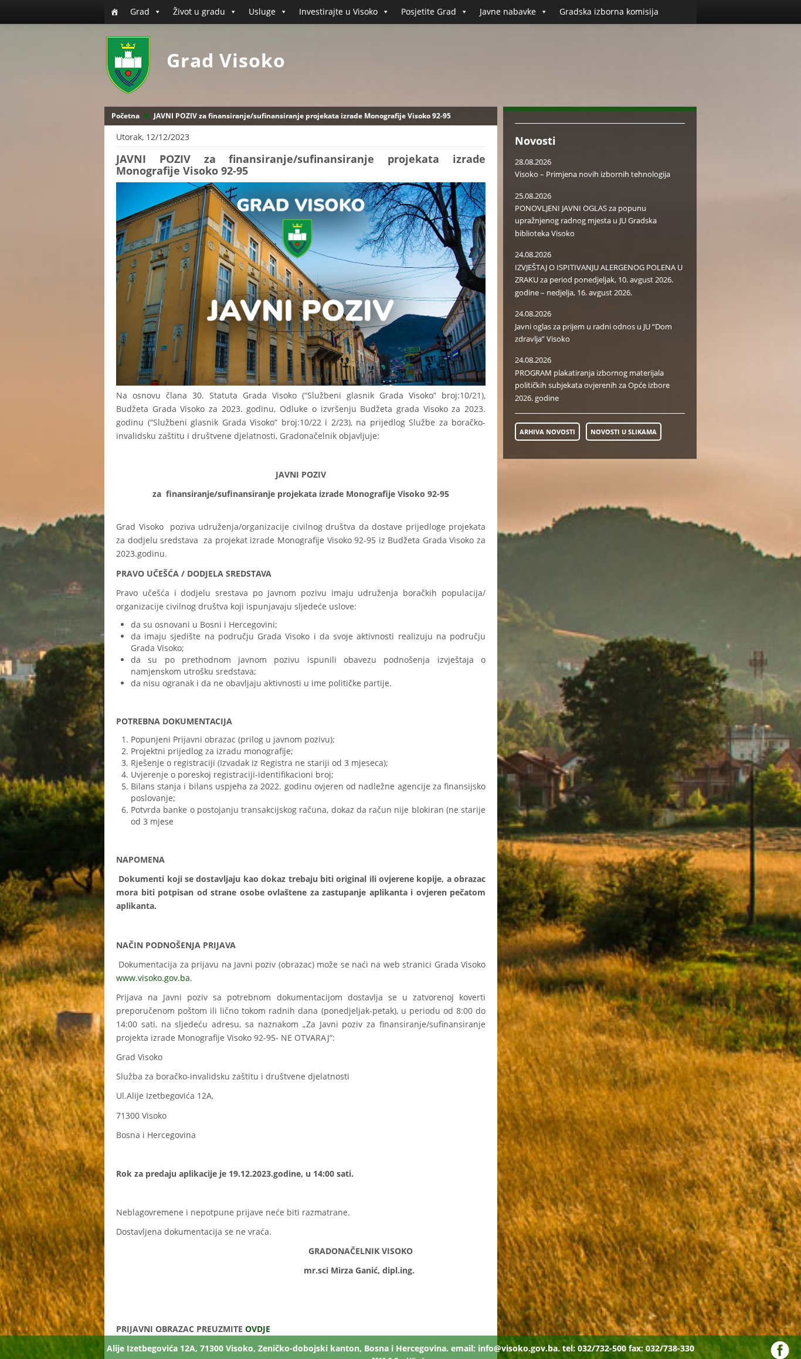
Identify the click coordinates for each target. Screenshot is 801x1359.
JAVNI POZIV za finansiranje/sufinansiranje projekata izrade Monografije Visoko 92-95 (302, 116)
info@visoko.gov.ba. (519, 1348)
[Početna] (114, 11)
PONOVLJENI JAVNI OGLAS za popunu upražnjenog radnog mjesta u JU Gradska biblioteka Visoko (586, 221)
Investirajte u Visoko (338, 11)
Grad (140, 11)
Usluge (262, 11)
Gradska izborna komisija (609, 11)
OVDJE (257, 1328)
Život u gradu (199, 11)
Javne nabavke (508, 11)
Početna (125, 116)
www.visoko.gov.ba (153, 977)
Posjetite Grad (428, 11)
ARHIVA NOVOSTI (547, 431)
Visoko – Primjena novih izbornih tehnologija (592, 174)
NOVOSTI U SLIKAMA (623, 431)
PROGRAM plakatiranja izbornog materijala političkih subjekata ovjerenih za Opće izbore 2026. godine (592, 385)
